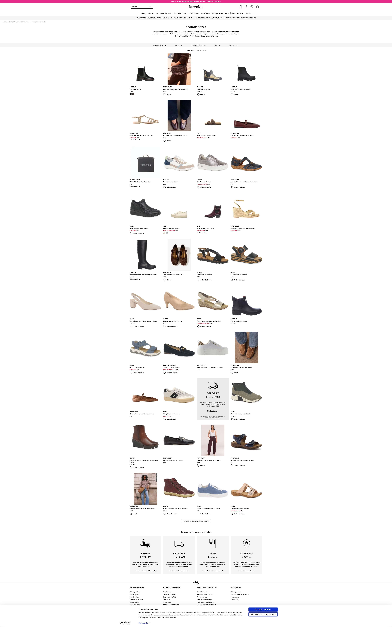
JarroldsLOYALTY (145, 555)
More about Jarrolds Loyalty (145, 571)
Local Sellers (205, 13)
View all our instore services (206, 605)
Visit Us (248, 13)
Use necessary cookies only (263, 614)
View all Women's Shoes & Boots (196, 521)
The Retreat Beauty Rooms (240, 594)
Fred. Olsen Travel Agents (205, 602)
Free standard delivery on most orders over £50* (151, 18)
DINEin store (212, 555)
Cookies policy (135, 605)
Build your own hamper (204, 599)
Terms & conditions (136, 599)
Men (157, 13)
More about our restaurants (213, 571)
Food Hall (177, 13)
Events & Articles (237, 13)
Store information (169, 594)
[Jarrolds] (196, 6)
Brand (177, 45)
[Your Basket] (257, 6)
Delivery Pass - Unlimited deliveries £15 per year (241, 18)
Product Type (158, 45)
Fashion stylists (202, 597)
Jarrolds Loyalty (202, 592)
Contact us (167, 592)
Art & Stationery (193, 13)
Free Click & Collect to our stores (181, 18)
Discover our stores (246, 571)
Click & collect (134, 597)
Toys (184, 13)
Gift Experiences (217, 13)
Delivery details (135, 592)
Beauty (143, 13)
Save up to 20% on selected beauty (183, 1)
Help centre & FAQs (170, 597)
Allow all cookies (263, 609)
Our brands (167, 602)
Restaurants (235, 597)
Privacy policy (134, 602)
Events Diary (235, 599)
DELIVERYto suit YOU (179, 555)
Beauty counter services (205, 594)
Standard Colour (196, 45)
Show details (143, 623)
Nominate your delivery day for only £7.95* (209, 18)
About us (166, 599)
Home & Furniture (166, 13)
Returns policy (134, 594)
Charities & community (171, 605)
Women (151, 13)
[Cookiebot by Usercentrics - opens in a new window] (125, 623)
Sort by (231, 45)
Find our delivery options (179, 571)
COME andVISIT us (246, 555)
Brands (227, 13)
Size (216, 45)
